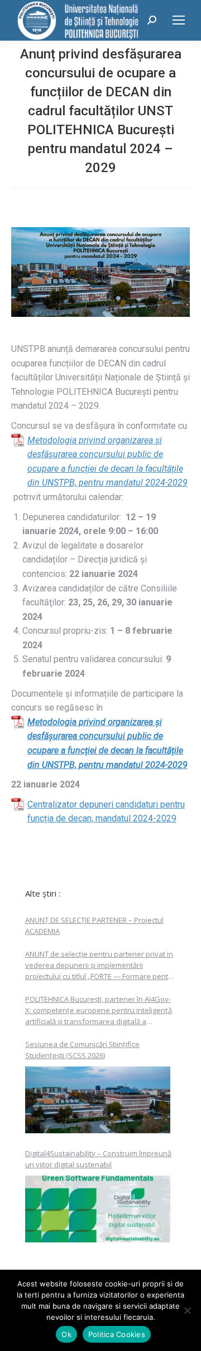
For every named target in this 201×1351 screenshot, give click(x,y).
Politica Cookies (116, 1334)
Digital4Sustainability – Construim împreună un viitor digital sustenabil (98, 1158)
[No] (187, 1310)
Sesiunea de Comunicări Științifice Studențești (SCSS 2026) (82, 1049)
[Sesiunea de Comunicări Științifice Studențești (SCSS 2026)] (97, 1099)
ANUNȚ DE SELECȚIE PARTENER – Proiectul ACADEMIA (94, 925)
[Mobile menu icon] (179, 20)
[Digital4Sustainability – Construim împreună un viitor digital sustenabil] (97, 1209)
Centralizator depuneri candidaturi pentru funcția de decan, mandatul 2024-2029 (106, 811)
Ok (66, 1334)
